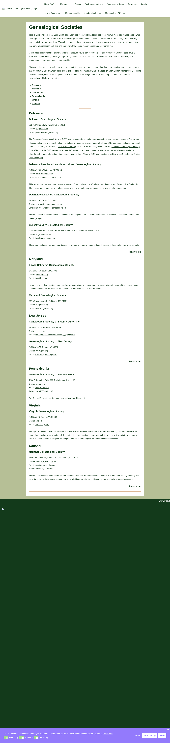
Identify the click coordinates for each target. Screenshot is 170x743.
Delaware (36, 85)
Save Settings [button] (150, 736)
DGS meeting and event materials (84, 150)
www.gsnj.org (42, 351)
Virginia (35, 100)
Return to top (135, 252)
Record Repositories (42, 398)
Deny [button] (137, 736)
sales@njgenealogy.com (46, 354)
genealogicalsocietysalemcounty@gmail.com (55, 335)
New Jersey (37, 92)
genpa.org (40, 384)
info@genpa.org (42, 388)
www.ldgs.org (42, 274)
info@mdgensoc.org (44, 308)
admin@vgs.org (42, 425)
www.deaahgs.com (44, 174)
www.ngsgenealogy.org (46, 461)
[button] (55, 4)
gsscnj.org (40, 331)
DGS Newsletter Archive (57, 150)
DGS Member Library (67, 147)
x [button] (168, 730)
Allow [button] (162, 736)
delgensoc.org (42, 129)
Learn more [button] (108, 734)
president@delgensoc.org (46, 132)
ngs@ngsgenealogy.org (45, 465)
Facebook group (36, 158)
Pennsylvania (38, 96)
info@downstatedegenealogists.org (50, 208)
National (36, 104)
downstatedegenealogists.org (49, 204)
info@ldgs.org (41, 278)
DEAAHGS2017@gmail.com (48, 177)
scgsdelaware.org (44, 234)
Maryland (36, 89)
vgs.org (39, 421)
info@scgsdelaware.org (45, 238)
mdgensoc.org (42, 305)
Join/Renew (84, 154)
